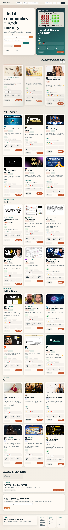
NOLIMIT (6, 308)
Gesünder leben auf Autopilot (54, 397)
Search (31, 37)
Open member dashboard (10, 490)
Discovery (19, 2)
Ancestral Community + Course (32, 129)
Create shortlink (50, 526)
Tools (24, 2)
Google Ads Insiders (52, 171)
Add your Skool (51, 523)
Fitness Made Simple (52, 129)
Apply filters (26, 42)
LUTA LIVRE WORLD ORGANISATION (52, 439)
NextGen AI (7, 261)
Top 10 (50, 521)
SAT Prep (27, 261)
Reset (31, 42)
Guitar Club (7, 349)
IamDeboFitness (29, 397)
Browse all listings (8, 46)
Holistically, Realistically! (32, 79)
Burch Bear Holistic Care (32, 308)
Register (63, 2)
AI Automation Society (52, 261)
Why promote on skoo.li (51, 519)
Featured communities (42, 525)
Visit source (40, 52)
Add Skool (7, 508)
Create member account (58, 490)
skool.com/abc (21, 522)
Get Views (28, 349)
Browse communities (42, 520)
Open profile (18, 99)
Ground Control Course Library (13, 129)
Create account (17, 46)
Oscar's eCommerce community (52, 349)
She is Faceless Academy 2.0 (12, 439)
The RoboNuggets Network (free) (11, 219)
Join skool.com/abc (61, 521)
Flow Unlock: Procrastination (54, 308)
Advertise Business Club (53, 80)
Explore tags (42, 522)
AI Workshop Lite (30, 219)
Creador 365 (28, 171)
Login (59, 2)
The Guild (7, 80)
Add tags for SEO (60, 524)
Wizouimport (28, 439)
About (54, 2)
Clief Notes (49, 219)
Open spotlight (60, 52)
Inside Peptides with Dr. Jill (11, 397)
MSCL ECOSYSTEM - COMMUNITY (10, 171)
